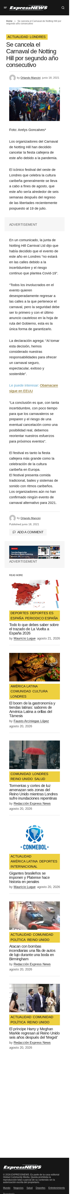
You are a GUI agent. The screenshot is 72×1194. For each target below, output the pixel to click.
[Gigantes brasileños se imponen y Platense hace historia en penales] (34, 837)
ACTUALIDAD (17, 37)
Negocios (18, 1188)
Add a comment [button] (30, 532)
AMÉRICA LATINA (24, 686)
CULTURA (40, 691)
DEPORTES (20, 613)
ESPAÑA (17, 618)
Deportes (40, 1188)
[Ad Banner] (34, 552)
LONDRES (38, 37)
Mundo (6, 1188)
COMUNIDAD (21, 691)
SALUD (39, 779)
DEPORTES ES (42, 613)
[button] (5, 7)
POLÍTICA (18, 940)
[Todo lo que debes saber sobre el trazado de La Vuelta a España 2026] (34, 594)
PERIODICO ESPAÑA (41, 618)
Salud (29, 1188)
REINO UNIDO (22, 779)
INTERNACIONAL (24, 866)
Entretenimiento (56, 1188)
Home (9, 21)
